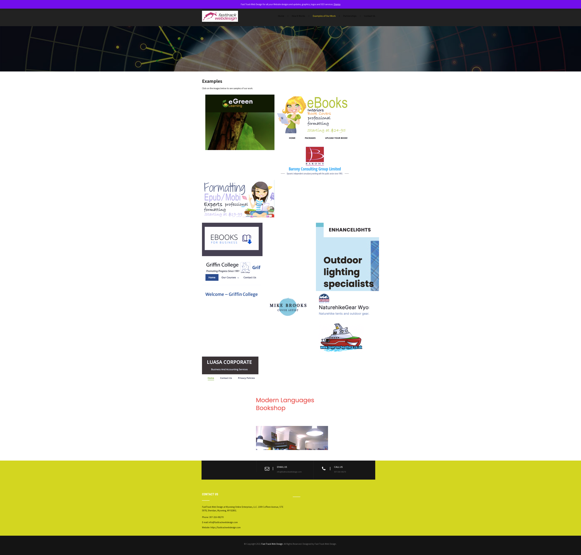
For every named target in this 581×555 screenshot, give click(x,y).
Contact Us (369, 16)
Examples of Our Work (324, 16)
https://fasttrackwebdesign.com (225, 527)
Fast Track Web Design (272, 543)
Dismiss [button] (337, 4)
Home (281, 16)
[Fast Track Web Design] (220, 10)
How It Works (298, 16)
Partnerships (349, 16)
